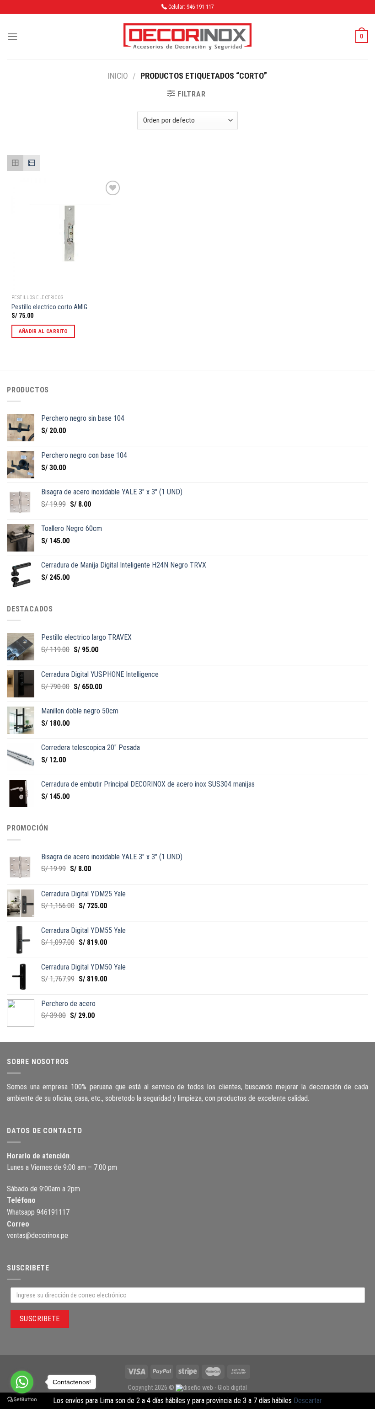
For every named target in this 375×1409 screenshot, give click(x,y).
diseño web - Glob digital (215, 1388)
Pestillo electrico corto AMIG (49, 307)
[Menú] (12, 36)
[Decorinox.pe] (187, 36)
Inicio (118, 75)
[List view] (31, 163)
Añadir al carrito (43, 331)
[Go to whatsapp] (22, 1382)
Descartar (308, 1400)
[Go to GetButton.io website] (22, 1400)
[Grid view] (15, 163)
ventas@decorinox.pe (37, 1235)
